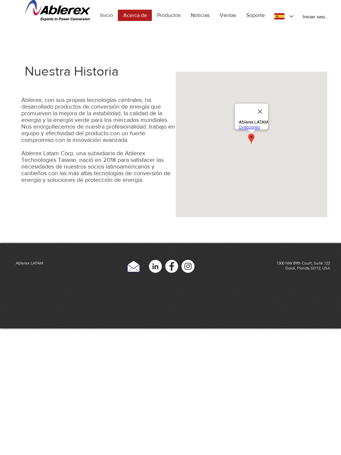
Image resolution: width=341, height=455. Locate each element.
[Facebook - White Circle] (171, 266)
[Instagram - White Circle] (187, 266)
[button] (168, 15)
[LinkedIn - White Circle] (155, 266)
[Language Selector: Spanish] (283, 16)
